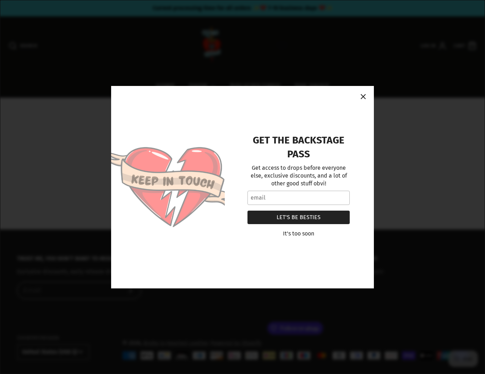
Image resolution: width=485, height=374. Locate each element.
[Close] (363, 97)
